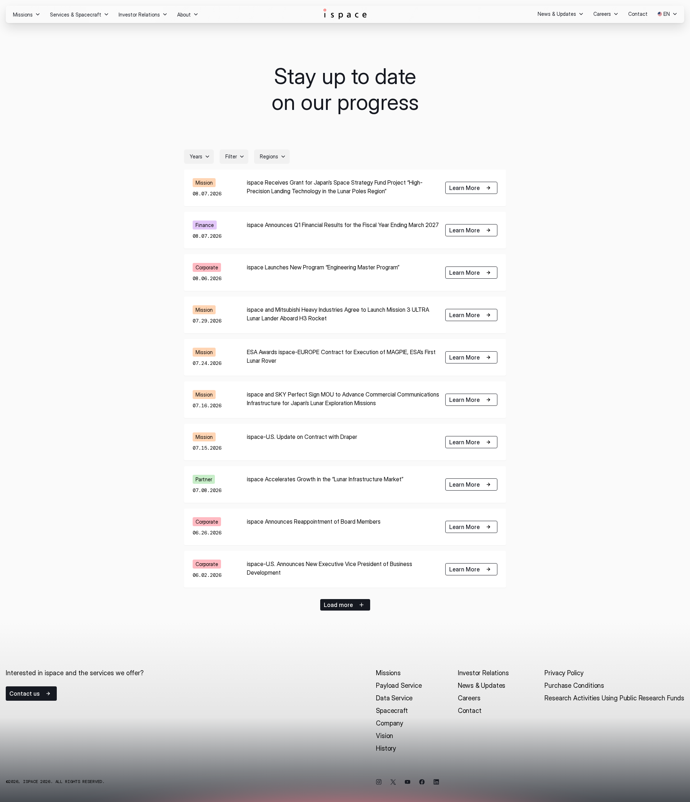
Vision (384, 736)
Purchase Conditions (574, 685)
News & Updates (481, 685)
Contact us (24, 693)
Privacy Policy (563, 673)
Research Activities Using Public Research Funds (614, 698)
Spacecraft (392, 710)
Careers (469, 698)
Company (389, 723)
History (386, 748)
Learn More (464, 187)
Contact (470, 710)
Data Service (394, 698)
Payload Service (399, 685)
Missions (388, 673)
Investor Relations (483, 673)
